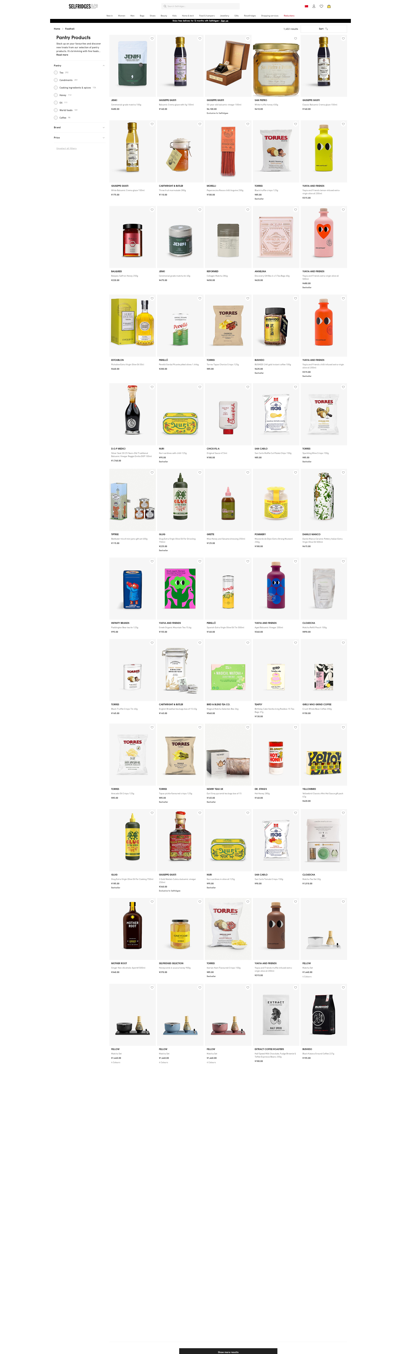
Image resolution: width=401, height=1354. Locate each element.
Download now (219, 20)
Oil (64, 102)
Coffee (65, 117)
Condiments (69, 80)
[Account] (314, 6)
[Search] (165, 6)
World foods (69, 110)
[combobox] (203, 6)
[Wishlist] (321, 6)
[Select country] (306, 6)
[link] (132, 104)
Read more (62, 54)
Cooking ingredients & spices (78, 87)
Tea (64, 72)
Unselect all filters (66, 148)
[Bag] (329, 6)
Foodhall (70, 28)
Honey (65, 95)
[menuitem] (110, 16)
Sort (321, 28)
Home (57, 28)
